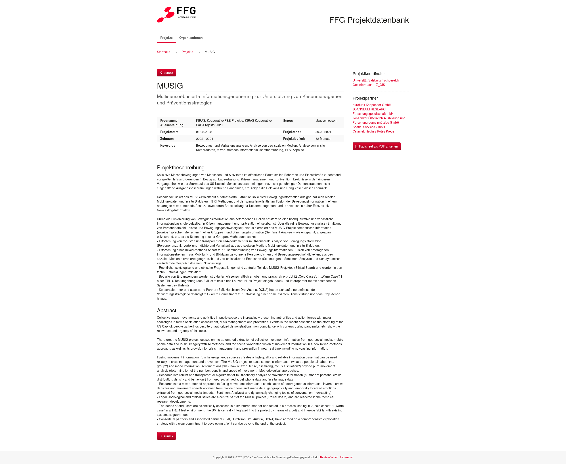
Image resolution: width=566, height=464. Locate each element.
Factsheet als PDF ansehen (378, 146)
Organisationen (191, 37)
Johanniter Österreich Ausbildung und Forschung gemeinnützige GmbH (379, 120)
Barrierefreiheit (329, 457)
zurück (168, 72)
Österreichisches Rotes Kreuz (373, 131)
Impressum (346, 457)
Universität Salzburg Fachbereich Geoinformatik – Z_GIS (376, 82)
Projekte (168, 37)
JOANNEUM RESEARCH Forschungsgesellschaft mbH (373, 111)
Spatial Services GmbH (369, 127)
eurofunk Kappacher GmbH (372, 104)
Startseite (163, 51)
